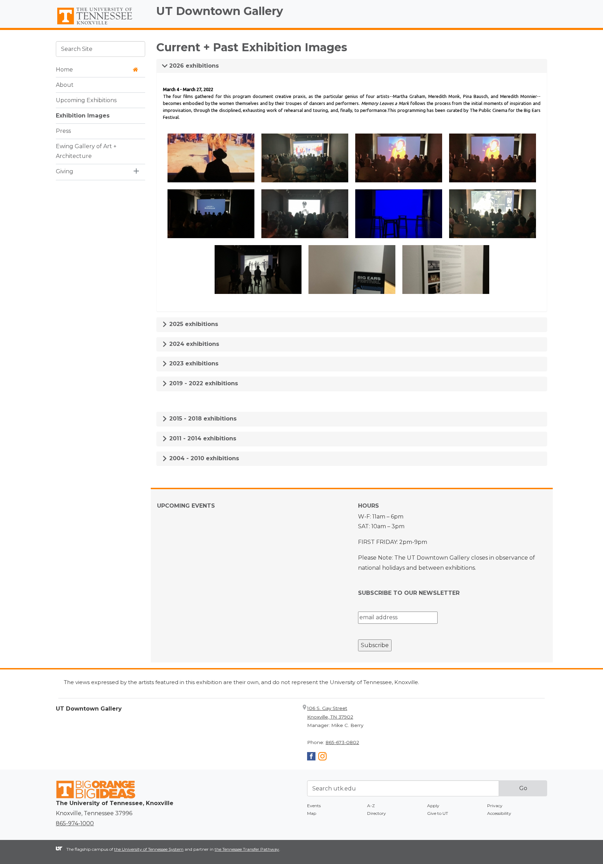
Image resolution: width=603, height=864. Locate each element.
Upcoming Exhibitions (86, 100)
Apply (433, 805)
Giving (64, 171)
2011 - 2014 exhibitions (202, 438)
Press (63, 130)
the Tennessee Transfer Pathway (247, 849)
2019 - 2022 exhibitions (203, 383)
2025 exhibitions (193, 324)
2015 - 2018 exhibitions (202, 418)
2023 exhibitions (193, 363)
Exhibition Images (83, 115)
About (65, 84)
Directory (376, 813)
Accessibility (499, 813)
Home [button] (64, 69)
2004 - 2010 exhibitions (203, 458)
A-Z (371, 805)
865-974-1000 (75, 823)
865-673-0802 (342, 742)
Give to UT (437, 813)
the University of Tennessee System (149, 849)
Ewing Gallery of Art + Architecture (86, 151)
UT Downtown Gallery (219, 11)
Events (314, 805)
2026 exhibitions (193, 65)
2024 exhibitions (193, 344)
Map (311, 813)
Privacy (494, 805)
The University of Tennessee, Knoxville (100, 24)
